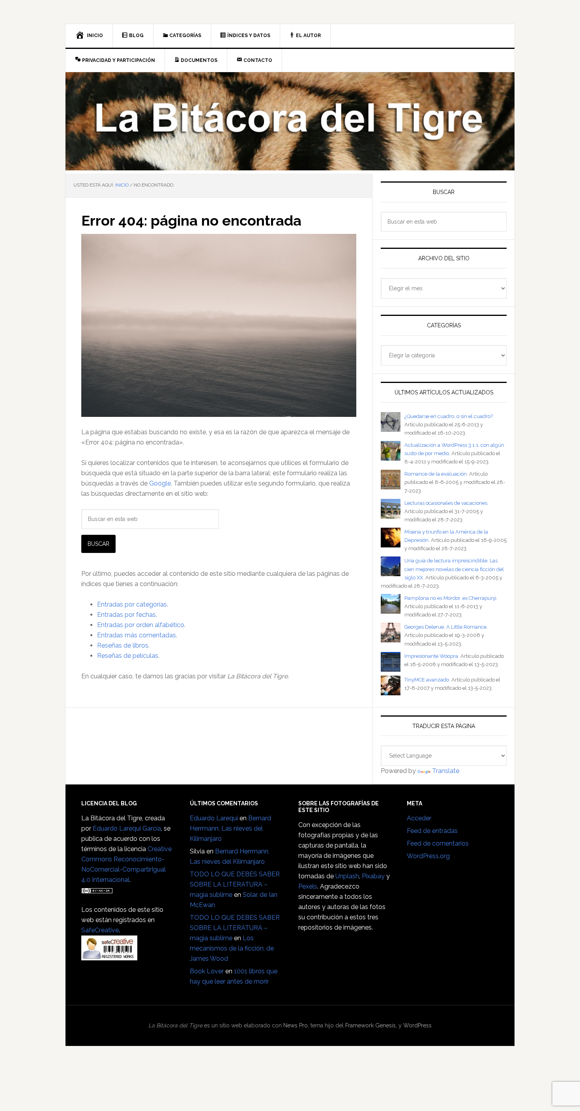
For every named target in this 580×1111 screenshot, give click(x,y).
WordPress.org (428, 856)
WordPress (417, 1025)
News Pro (295, 1025)
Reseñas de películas (127, 655)
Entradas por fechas (126, 614)
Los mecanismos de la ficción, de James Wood (232, 948)
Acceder (419, 818)
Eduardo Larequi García (127, 828)
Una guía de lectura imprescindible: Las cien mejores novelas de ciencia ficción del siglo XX (454, 569)
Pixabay (373, 876)
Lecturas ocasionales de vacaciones (445, 503)
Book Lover (207, 971)
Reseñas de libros (122, 645)
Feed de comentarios (438, 843)
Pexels (307, 886)
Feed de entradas (432, 831)
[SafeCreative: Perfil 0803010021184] (109, 956)
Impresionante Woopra (431, 656)
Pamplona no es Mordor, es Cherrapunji (450, 598)
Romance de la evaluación (435, 474)
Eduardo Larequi (214, 818)
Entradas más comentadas (136, 635)
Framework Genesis (370, 1025)
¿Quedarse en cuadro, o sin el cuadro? (448, 416)
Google (160, 483)
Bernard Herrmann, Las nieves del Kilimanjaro (230, 828)
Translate (445, 771)
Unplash (347, 876)
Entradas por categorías (132, 604)
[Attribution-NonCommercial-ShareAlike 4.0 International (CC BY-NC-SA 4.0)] (97, 890)
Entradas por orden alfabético (140, 625)
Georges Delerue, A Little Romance (445, 627)
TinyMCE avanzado (426, 680)
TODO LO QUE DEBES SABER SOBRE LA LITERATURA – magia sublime (235, 884)
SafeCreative (100, 930)
